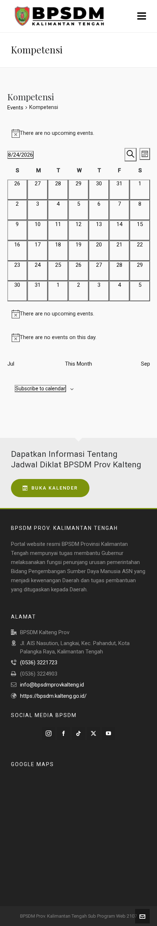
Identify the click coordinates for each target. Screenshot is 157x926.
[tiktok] (78, 733)
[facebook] (63, 733)
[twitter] (93, 733)
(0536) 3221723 (38, 662)
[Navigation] (141, 16)
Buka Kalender (54, 488)
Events (15, 107)
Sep (145, 364)
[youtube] (108, 733)
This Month (78, 364)
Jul (10, 364)
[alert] (78, 133)
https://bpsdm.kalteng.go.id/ (53, 696)
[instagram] (48, 733)
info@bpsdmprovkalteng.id (52, 684)
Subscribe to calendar (40, 388)
